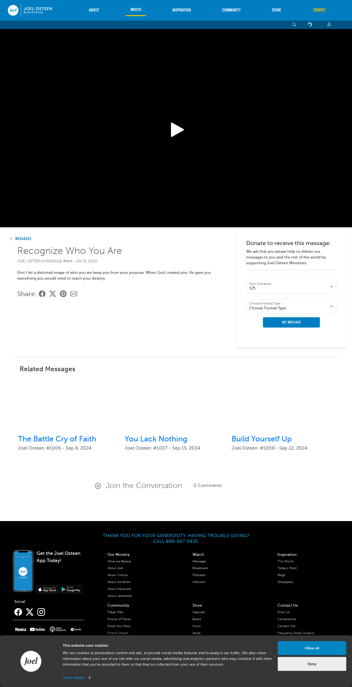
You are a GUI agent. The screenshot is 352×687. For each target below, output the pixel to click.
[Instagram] (41, 612)
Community (231, 10)
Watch (136, 9)
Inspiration (181, 10)
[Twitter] (30, 612)
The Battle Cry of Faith (57, 439)
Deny (312, 664)
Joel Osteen (31, 448)
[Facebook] (18, 612)
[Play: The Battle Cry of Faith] (69, 404)
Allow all (312, 648)
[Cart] (311, 24)
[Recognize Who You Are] (42, 294)
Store (276, 10)
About (94, 10)
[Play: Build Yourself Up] (283, 404)
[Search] (294, 25)
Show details (74, 677)
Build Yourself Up (262, 439)
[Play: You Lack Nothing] (176, 404)
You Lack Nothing (156, 439)
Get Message (291, 322)
